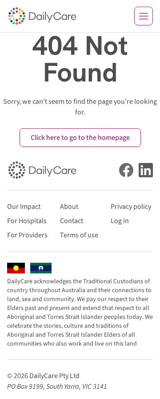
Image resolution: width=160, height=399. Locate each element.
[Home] (42, 16)
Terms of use (79, 235)
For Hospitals (27, 221)
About (69, 207)
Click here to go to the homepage (80, 137)
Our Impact (23, 207)
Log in (120, 221)
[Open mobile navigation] (143, 16)
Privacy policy (131, 207)
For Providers (27, 235)
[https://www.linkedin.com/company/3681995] (146, 170)
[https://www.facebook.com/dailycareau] (126, 170)
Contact (71, 221)
